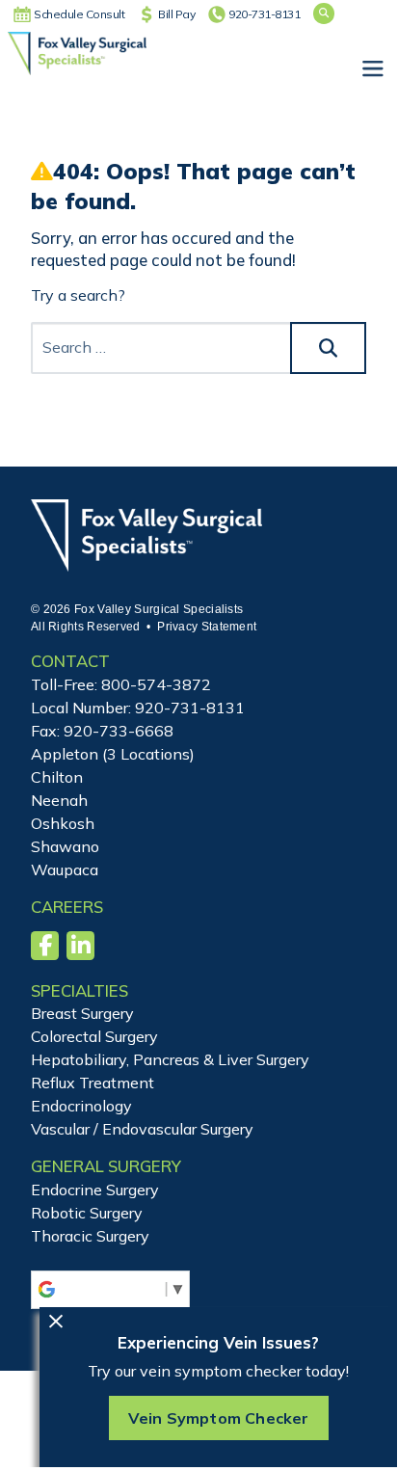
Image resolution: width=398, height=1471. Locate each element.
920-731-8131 (264, 14)
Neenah (59, 800)
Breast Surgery (82, 1013)
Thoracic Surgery (90, 1235)
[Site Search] (323, 13)
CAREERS (67, 906)
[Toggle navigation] (372, 69)
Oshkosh (62, 823)
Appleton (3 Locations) (113, 753)
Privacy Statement (206, 626)
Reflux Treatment (92, 1082)
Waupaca (64, 869)
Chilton (57, 777)
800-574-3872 (156, 684)
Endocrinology (81, 1105)
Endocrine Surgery (95, 1189)
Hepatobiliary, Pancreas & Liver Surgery (170, 1059)
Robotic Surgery (87, 1212)
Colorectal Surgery (94, 1036)
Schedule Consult (79, 14)
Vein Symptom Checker (218, 1418)
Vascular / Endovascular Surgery (142, 1128)
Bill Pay (176, 14)
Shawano (65, 846)
